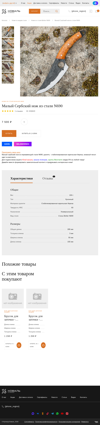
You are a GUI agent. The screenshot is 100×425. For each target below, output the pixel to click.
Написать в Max (95, 3)
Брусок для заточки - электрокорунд (12, 318)
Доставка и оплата (40, 3)
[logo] (11, 11)
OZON (7, 144)
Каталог (34, 11)
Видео (78, 3)
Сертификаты (54, 3)
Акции (29, 3)
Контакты (85, 3)
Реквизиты (85, 422)
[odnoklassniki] (43, 413)
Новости (64, 3)
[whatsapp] (57, 413)
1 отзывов (19, 111)
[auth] (90, 11)
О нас (23, 3)
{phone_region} (12, 406)
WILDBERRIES (22, 144)
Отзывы (47, 178)
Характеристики (21, 178)
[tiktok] (47, 413)
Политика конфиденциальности (46, 422)
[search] (56, 11)
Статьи (71, 3)
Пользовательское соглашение (69, 422)
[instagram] (67, 413)
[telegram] (52, 413)
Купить (9, 133)
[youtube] (62, 413)
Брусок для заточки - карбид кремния (36, 318)
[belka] (96, 422)
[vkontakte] (33, 413)
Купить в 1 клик (29, 133)
